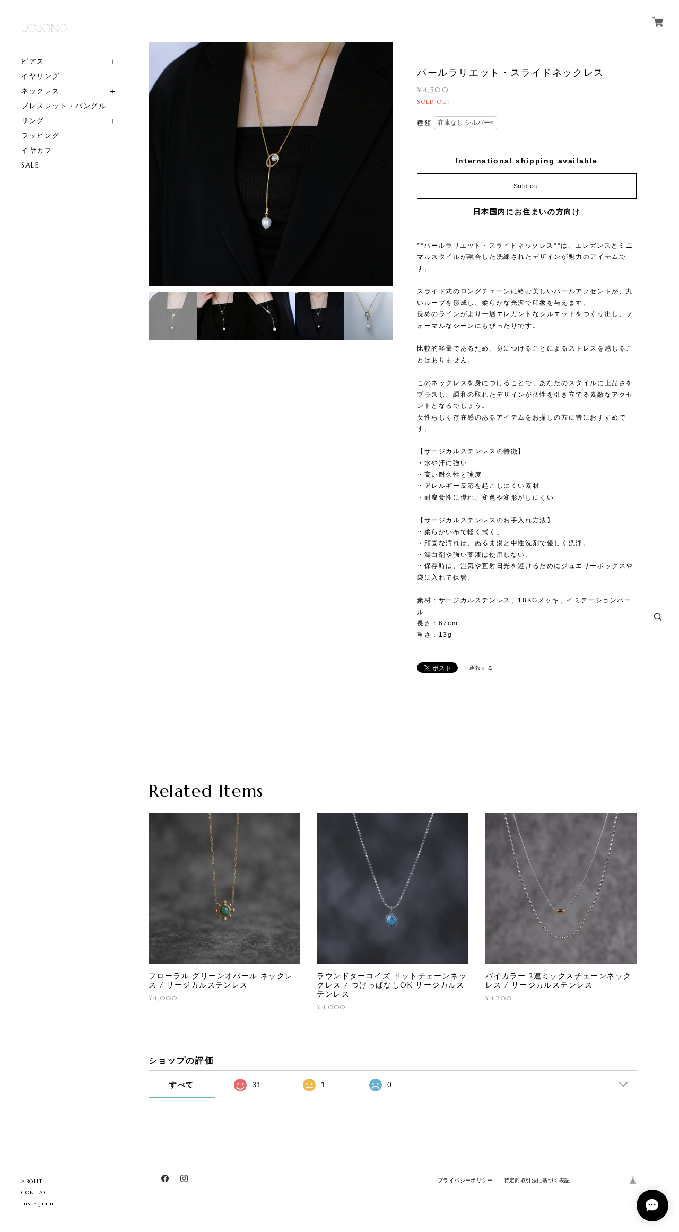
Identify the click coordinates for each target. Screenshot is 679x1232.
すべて (181, 1084)
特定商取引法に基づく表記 (537, 1180)
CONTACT (37, 1192)
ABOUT (32, 1181)
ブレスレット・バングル (64, 105)
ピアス (33, 61)
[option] (271, 164)
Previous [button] (159, 164)
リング (33, 120)
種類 (424, 123)
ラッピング (40, 135)
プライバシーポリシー (465, 1180)
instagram (37, 1203)
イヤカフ (36, 150)
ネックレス (40, 91)
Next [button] (382, 164)
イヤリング (40, 76)
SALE (30, 165)
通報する (481, 668)
